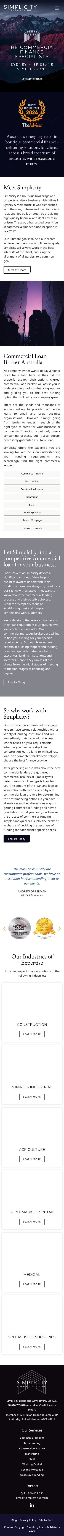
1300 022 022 (35, 1493)
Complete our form (36, 1497)
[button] (57, 8)
